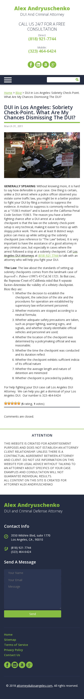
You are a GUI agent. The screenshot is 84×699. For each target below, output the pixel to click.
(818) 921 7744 (48, 256)
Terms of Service (16, 645)
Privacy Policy (13, 650)
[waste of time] (5, 403)
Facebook (31, 64)
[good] (15, 403)
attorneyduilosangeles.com (34, 686)
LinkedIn (38, 64)
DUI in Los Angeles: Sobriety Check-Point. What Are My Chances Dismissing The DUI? (39, 112)
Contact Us (12, 655)
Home (8, 93)
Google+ (53, 64)
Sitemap (10, 640)
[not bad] (12, 403)
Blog (18, 93)
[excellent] (18, 403)
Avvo (45, 64)
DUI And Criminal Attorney (42, 11)
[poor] (9, 403)
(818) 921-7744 (42, 38)
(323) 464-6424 (42, 51)
